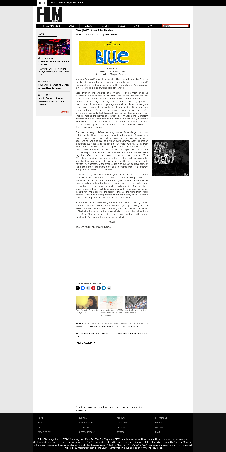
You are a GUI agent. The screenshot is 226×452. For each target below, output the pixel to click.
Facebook (121, 427)
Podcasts (121, 418)
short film (135, 326)
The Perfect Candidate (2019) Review (87, 311)
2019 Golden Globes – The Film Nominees (132, 333)
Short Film (133, 323)
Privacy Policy (44, 432)
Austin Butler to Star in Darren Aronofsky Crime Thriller (51, 101)
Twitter (120, 432)
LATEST (72, 25)
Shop (150, 25)
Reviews (88, 25)
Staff (136, 25)
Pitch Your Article (87, 422)
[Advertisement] (112, 255)
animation (93, 326)
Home (40, 418)
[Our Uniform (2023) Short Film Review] (136, 302)
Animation (89, 323)
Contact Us (84, 427)
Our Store (159, 422)
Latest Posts (113, 323)
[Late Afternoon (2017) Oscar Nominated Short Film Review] (111, 302)
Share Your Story (86, 432)
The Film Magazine (50, 25)
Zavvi (157, 432)
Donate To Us (161, 418)
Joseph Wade (110, 34)
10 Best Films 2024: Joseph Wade (66, 2)
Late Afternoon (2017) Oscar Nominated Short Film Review (111, 312)
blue (99, 326)
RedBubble (160, 427)
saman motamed (124, 326)
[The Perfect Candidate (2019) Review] (87, 302)
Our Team (83, 418)
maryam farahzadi (109, 326)
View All (65, 112)
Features (104, 25)
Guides (121, 25)
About (40, 422)
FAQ (39, 427)
